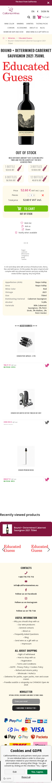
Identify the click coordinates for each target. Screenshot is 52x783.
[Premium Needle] (26, 456)
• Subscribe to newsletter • (26, 708)
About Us (34, 28)
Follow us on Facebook (26, 594)
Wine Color (9, 24)
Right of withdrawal (26, 654)
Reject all (26, 777)
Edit (15, 772)
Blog (42, 28)
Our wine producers (26, 624)
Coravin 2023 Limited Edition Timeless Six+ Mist (26, 413)
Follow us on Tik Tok (26, 611)
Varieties (29, 24)
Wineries (20, 24)
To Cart (29, 208)
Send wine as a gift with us (37, 32)
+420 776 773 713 (26, 577)
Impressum (26, 643)
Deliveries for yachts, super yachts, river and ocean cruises (27, 677)
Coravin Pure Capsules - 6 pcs (26, 356)
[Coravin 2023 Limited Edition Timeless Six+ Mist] (26, 399)
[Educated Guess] (12, 548)
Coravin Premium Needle (26, 470)
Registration (26, 660)
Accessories (22, 28)
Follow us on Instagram (26, 602)
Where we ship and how (13, 32)
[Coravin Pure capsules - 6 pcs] (26, 342)
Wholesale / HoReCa (26, 673)
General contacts (26, 627)
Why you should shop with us (26, 621)
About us (26, 631)
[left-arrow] (3, 549)
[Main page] (4, 38)
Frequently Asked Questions (27, 634)
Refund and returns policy (27, 670)
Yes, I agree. (37, 772)
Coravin (10, 28)
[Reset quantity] (43, 195)
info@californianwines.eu (26, 585)
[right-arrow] (48, 549)
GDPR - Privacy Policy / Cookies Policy (26, 667)
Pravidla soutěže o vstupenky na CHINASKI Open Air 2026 (26, 683)
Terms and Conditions (26, 664)
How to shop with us (26, 657)
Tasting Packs (42, 24)
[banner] (14, 10)
